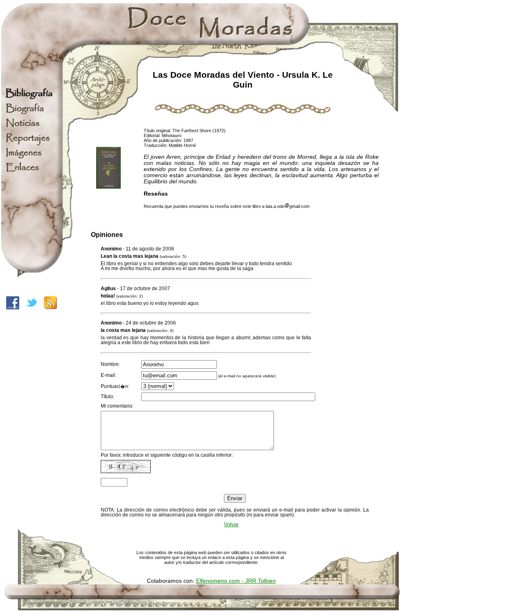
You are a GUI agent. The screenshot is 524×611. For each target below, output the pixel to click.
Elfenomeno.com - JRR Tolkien (236, 581)
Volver (231, 524)
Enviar (234, 498)
